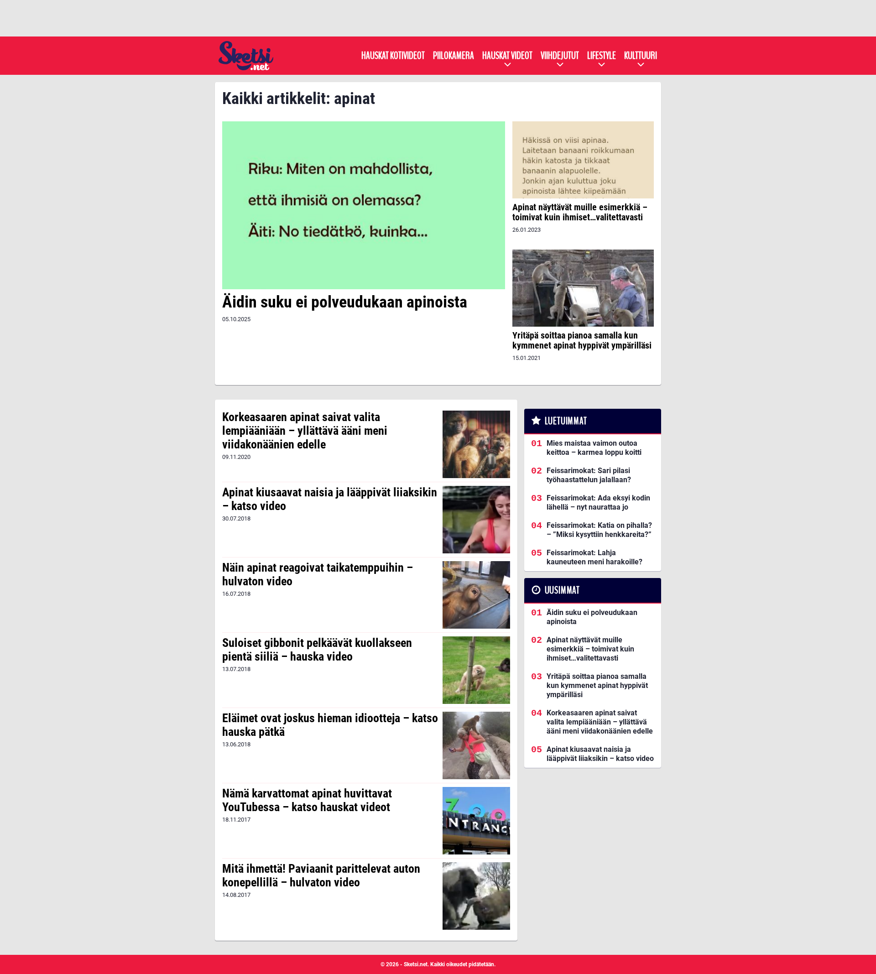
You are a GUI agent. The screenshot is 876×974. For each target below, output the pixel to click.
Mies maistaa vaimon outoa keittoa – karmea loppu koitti (594, 448)
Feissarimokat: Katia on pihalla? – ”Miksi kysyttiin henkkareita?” (599, 530)
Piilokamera (453, 56)
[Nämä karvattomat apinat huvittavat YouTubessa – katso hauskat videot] (476, 820)
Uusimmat (562, 590)
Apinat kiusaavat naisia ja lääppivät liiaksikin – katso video (329, 499)
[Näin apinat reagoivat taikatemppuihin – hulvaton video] (476, 595)
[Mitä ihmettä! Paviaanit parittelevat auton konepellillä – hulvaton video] (476, 896)
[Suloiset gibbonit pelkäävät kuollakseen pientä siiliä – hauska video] (476, 670)
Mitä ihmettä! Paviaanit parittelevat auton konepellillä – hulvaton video (321, 875)
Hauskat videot (507, 56)
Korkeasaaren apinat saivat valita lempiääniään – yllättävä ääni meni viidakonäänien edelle (304, 430)
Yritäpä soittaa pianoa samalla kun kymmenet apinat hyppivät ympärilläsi (582, 340)
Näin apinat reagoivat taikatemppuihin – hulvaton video (317, 574)
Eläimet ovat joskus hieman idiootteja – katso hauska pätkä (330, 725)
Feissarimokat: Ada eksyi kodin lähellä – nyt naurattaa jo (598, 502)
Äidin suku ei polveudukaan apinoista (344, 302)
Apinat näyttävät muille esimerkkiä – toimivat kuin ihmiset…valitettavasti (579, 212)
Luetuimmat (566, 421)
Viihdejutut (560, 56)
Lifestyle (601, 56)
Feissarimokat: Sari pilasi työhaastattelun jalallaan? (589, 475)
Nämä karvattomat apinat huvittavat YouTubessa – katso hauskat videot (307, 800)
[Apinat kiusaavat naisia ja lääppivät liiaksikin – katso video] (476, 519)
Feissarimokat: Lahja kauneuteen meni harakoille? (594, 557)
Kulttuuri (640, 56)
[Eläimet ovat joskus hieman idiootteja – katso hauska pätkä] (476, 745)
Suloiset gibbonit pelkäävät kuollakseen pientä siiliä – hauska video (317, 649)
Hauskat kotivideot (393, 56)
